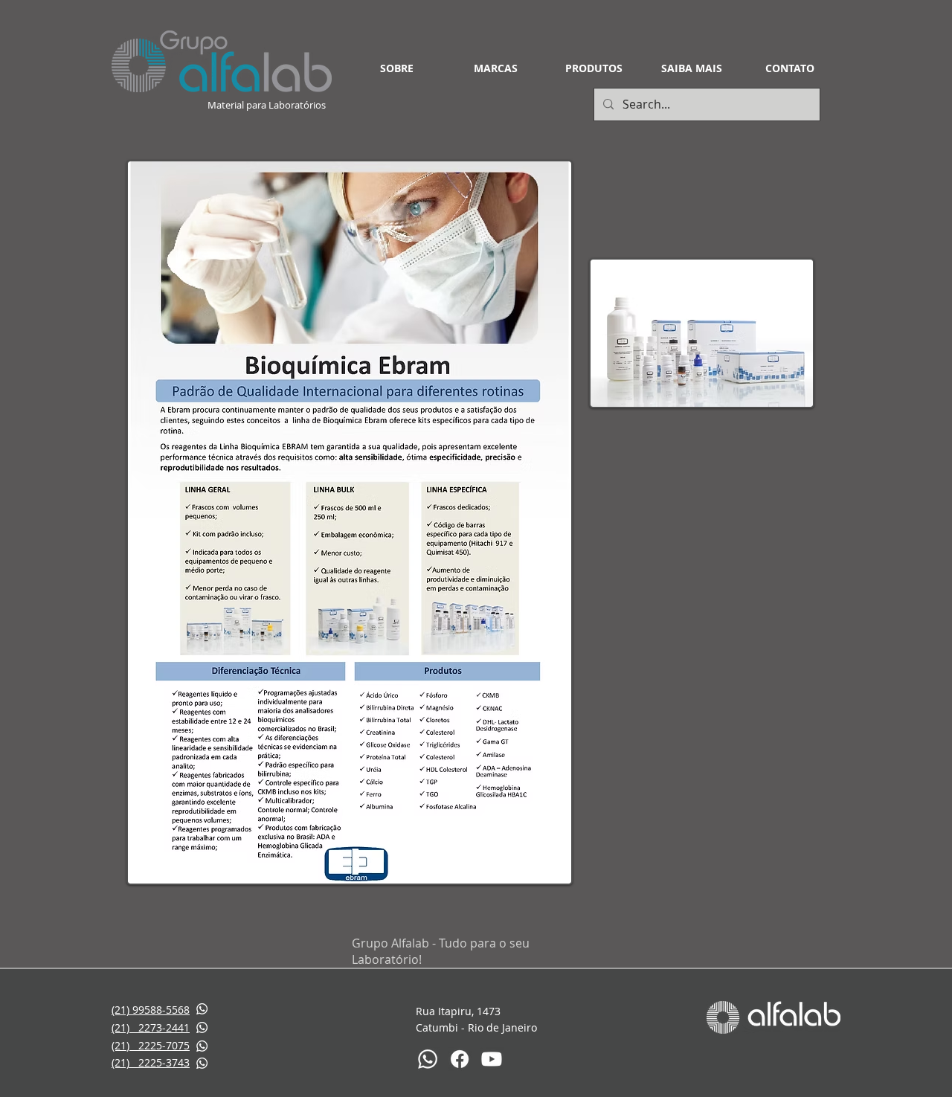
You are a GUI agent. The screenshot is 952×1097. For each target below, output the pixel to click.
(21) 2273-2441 (151, 1027)
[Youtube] (492, 1059)
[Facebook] (460, 1059)
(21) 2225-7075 (151, 1045)
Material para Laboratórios (268, 105)
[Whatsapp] (428, 1059)
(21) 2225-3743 (151, 1062)
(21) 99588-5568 (151, 1010)
